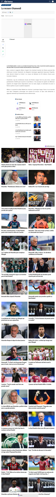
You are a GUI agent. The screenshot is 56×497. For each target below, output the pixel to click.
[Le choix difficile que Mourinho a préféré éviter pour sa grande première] (37, 119)
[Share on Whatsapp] (3, 51)
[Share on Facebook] (8, 12)
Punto (2, 15)
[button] (2, 1)
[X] (34, 103)
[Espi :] (37, 138)
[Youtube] (34, 108)
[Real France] (9, 1)
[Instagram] (21, 108)
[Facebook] (21, 103)
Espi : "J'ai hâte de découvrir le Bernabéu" (23, 136)
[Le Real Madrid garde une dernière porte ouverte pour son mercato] (37, 132)
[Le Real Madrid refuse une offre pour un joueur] (37, 125)
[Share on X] (10, 12)
